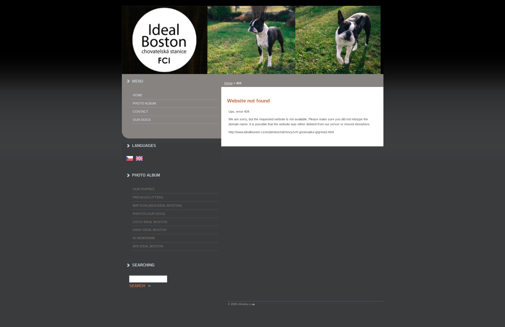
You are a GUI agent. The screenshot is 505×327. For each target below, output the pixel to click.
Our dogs (142, 119)
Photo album (144, 103)
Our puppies (143, 189)
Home (228, 83)
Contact (140, 111)
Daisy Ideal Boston (150, 230)
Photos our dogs (149, 213)
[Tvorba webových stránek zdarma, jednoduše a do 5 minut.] (254, 304)
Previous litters (148, 197)
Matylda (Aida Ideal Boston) (157, 205)
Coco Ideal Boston (150, 222)
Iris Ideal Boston (148, 246)
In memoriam (144, 238)
